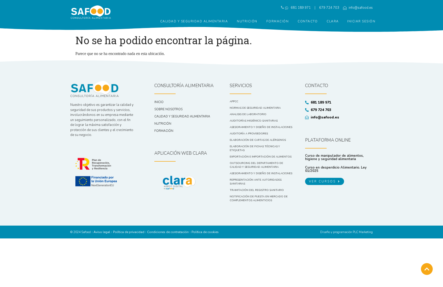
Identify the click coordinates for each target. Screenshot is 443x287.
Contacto (308, 21)
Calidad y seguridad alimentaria (194, 21)
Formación (277, 21)
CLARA (333, 21)
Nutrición (247, 21)
